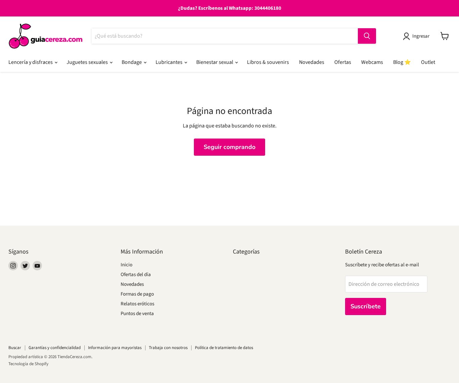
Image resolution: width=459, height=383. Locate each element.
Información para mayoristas (114, 348)
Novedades (132, 284)
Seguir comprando (229, 147)
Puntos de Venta (137, 313)
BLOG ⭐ (402, 62)
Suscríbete (365, 306)
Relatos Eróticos (137, 303)
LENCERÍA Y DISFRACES (31, 62)
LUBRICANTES (169, 62)
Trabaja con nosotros (168, 348)
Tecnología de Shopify (28, 364)
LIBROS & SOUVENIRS (268, 62)
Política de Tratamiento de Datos (224, 348)
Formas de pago (137, 294)
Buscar (14, 348)
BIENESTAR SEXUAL (215, 62)
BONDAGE (132, 62)
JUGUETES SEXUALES (88, 62)
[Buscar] (367, 36)
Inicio (126, 264)
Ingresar (420, 36)
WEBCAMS (372, 62)
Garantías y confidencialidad (55, 348)
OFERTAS (342, 62)
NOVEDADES (311, 62)
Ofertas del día (136, 274)
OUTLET (428, 62)
